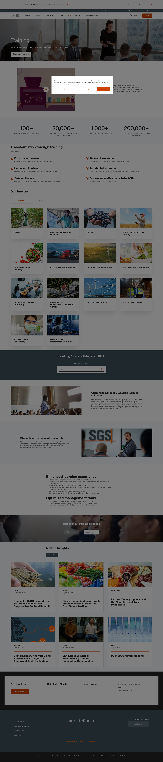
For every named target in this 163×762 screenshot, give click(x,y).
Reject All (89, 89)
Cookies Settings (60, 89)
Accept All (104, 89)
